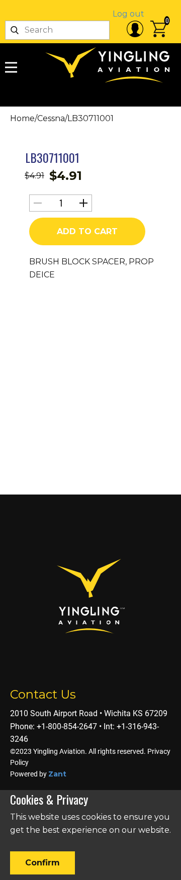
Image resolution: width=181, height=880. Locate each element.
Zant (57, 773)
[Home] (110, 65)
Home (22, 118)
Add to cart (87, 231)
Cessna (51, 118)
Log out (128, 14)
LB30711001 (52, 157)
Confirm (42, 862)
